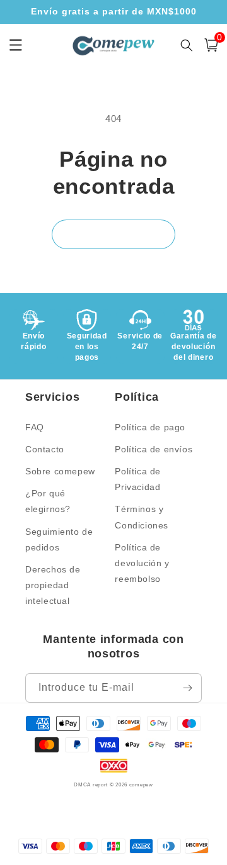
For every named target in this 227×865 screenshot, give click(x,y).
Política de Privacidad (138, 479)
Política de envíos (153, 449)
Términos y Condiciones (141, 517)
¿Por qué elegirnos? (48, 501)
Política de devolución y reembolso (142, 563)
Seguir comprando (113, 233)
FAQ (34, 427)
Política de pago (150, 427)
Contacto (44, 449)
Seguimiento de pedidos (59, 539)
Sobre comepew (60, 471)
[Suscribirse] (187, 688)
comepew (141, 784)
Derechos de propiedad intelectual (53, 585)
